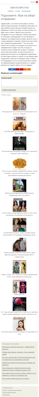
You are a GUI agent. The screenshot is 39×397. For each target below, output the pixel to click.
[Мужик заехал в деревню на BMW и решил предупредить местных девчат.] (19, 191)
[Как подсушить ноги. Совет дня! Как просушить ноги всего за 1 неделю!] (19, 109)
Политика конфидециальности (9, 392)
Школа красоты (19, 7)
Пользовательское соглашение (14, 390)
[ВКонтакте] (12, 69)
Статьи (17, 11)
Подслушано (26, 11)
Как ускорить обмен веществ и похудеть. (15, 378)
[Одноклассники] (27, 69)
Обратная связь (6, 394)
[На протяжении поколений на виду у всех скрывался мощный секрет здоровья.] (19, 149)
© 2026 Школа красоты (8, 387)
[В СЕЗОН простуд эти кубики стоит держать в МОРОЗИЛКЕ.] (19, 129)
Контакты (5, 390)
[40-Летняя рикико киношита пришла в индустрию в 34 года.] (19, 330)
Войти (33, 2)
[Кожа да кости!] (19, 292)
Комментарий (6, 78)
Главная (10, 11)
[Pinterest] (19, 69)
